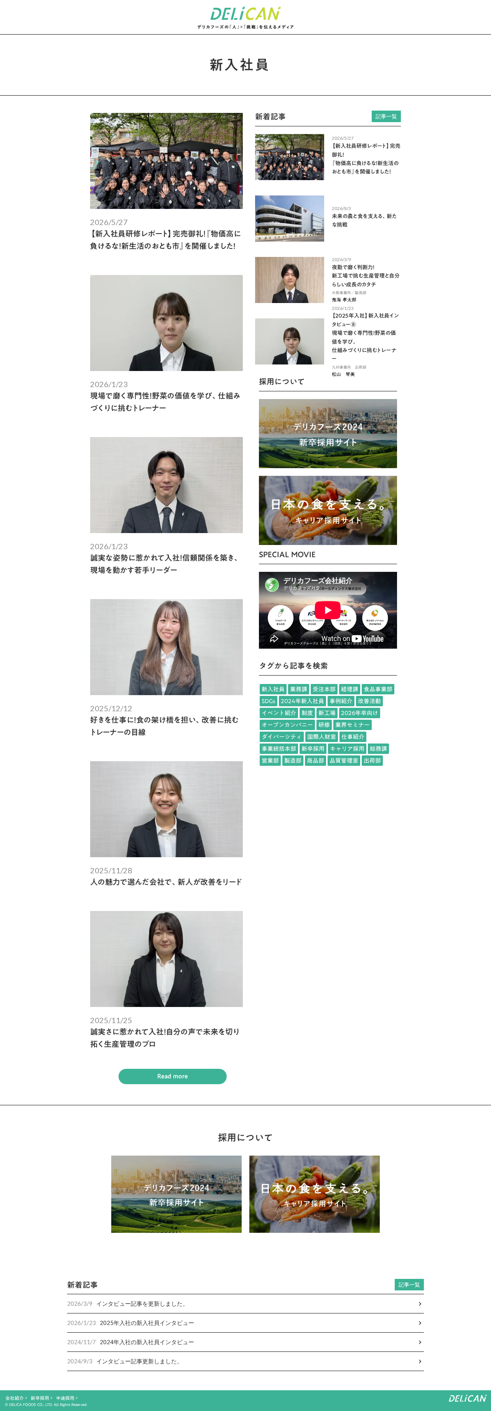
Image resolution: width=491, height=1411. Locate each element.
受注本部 (324, 689)
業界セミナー (352, 725)
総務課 (378, 749)
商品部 (315, 760)
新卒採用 (313, 749)
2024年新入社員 (302, 701)
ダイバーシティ (282, 737)
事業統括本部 (279, 749)
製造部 (293, 760)
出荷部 (372, 760)
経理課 (349, 689)
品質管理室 (344, 760)
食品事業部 (378, 689)
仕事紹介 (352, 737)
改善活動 (369, 701)
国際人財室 (321, 737)
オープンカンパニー (287, 725)
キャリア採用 (347, 749)
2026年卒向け (359, 713)
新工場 (327, 713)
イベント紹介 (279, 713)
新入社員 (273, 689)
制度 (307, 713)
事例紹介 (341, 701)
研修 (324, 725)
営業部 (270, 760)
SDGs (268, 701)
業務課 (298, 689)
